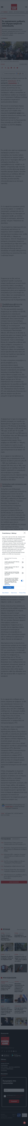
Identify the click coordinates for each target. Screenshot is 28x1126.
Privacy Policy (22, 592)
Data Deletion (5, 592)
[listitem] (14, 559)
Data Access (14, 592)
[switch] (22, 562)
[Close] (25, 533)
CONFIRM (8, 587)
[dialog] (14, 563)
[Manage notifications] (24, 1123)
